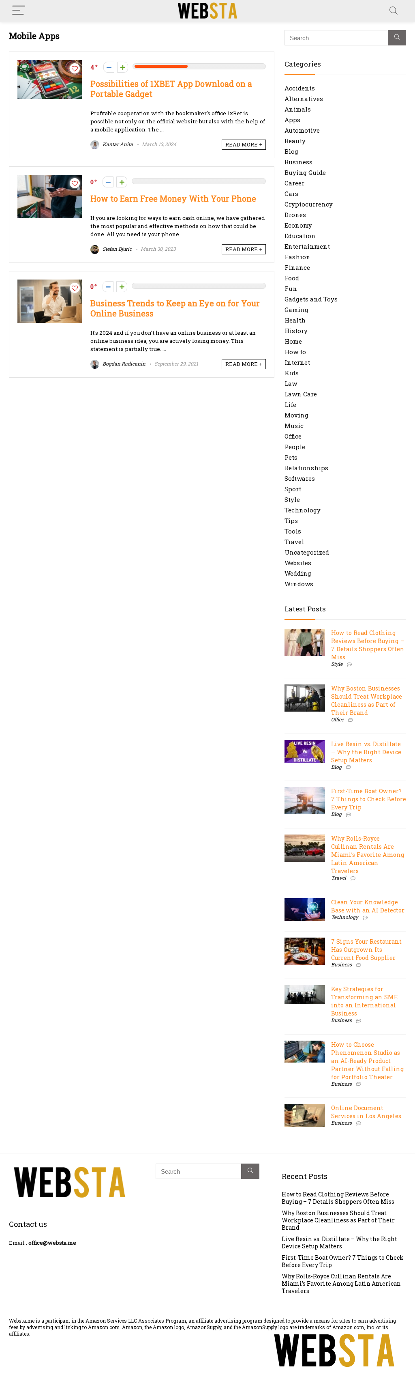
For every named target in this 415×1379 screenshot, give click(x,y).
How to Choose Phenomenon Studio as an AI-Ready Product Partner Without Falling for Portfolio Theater (367, 1061)
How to (295, 352)
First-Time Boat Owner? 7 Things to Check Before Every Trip (368, 799)
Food (292, 278)
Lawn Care (301, 394)
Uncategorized (307, 552)
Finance (297, 267)
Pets (291, 457)
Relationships (306, 468)
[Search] (393, 11)
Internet (297, 362)
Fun (291, 288)
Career (294, 183)
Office (293, 436)
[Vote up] (122, 67)
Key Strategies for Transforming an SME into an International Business (364, 1001)
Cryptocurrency (309, 204)
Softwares (300, 478)
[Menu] (18, 11)
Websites (298, 563)
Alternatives (304, 99)
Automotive (302, 130)
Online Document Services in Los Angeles (366, 1112)
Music (294, 426)
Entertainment (307, 246)
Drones (295, 215)
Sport (293, 489)
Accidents (300, 88)
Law (291, 383)
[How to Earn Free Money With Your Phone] (49, 179)
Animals (298, 109)
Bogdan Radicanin (123, 363)
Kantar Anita (117, 144)
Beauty (295, 141)
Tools (293, 531)
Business (298, 162)
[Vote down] (108, 67)
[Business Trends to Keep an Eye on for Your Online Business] (49, 284)
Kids (292, 373)
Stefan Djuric (116, 248)
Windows (299, 584)
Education (300, 236)
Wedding (298, 573)
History (296, 331)
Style (292, 499)
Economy (298, 225)
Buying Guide (305, 172)
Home (293, 341)
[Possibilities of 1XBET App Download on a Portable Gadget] (49, 64)
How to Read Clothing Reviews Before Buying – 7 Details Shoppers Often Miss (367, 645)
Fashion (297, 257)
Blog (291, 151)
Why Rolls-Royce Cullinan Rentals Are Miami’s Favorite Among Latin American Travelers (367, 855)
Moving (296, 415)
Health (295, 320)
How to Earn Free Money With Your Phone (173, 199)
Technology (303, 510)
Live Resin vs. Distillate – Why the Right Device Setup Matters (366, 752)
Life (290, 404)
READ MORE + (243, 144)
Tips (291, 520)
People (295, 447)
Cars (291, 193)
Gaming (296, 309)
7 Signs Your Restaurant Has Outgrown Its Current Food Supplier (366, 950)
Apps (292, 120)
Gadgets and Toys (311, 299)
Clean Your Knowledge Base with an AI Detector (367, 906)
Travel (294, 542)
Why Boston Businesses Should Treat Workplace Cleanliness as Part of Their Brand (366, 700)
